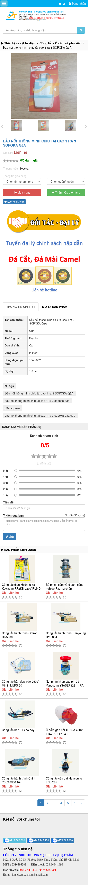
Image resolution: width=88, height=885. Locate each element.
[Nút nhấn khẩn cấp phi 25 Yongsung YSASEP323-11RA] (66, 666)
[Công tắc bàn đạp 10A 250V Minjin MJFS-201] (22, 666)
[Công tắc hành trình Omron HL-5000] (22, 617)
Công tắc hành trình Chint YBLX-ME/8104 (18, 780)
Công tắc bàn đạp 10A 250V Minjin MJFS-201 (20, 683)
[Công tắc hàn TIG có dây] (20, 714)
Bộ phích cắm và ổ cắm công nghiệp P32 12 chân (64, 586)
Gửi (11, 536)
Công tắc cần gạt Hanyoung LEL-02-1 (64, 780)
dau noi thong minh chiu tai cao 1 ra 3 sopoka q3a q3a (40, 415)
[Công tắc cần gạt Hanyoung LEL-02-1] (65, 762)
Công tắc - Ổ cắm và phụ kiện (60, 43)
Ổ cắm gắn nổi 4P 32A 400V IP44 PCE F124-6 (64, 732)
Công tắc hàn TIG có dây (18, 730)
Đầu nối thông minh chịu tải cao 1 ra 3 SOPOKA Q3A (39, 393)
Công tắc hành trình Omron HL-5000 (19, 635)
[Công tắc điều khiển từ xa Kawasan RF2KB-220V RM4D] (22, 569)
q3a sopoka (12, 408)
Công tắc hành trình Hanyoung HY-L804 (66, 635)
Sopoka (23, 168)
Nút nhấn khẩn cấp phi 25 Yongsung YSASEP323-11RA (64, 683)
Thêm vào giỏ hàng (67, 192)
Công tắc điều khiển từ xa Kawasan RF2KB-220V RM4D (21, 586)
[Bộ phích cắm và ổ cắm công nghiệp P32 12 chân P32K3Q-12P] (66, 569)
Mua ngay (23, 192)
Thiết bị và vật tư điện (19, 43)
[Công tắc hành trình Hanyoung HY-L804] (66, 617)
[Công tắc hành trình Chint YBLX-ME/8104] (22, 762)
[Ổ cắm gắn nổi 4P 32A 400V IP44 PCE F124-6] (66, 714)
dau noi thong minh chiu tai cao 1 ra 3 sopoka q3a (37, 401)
